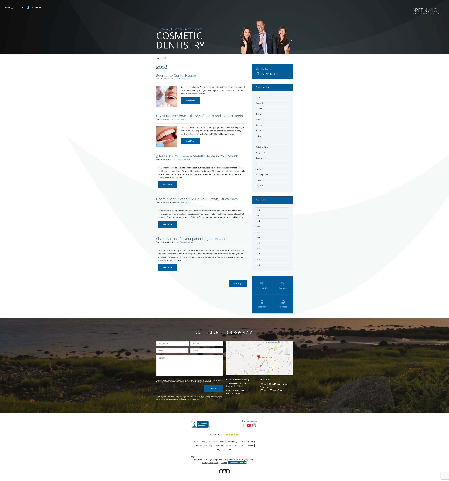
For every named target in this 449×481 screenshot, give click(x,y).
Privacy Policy (213, 463)
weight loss (260, 185)
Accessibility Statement (237, 463)
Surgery (259, 169)
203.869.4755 (239, 332)
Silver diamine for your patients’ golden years (191, 239)
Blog (218, 449)
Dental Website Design (237, 459)
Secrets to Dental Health (176, 75)
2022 (257, 232)
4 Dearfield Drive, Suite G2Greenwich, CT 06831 (237, 385)
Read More (190, 100)
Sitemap (224, 463)
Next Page (238, 283)
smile (187, 202)
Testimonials (239, 445)
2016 (257, 259)
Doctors (259, 114)
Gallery (250, 445)
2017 (257, 254)
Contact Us (228, 449)
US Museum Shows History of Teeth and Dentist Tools (199, 116)
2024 (257, 221)
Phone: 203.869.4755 (235, 390)
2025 (257, 215)
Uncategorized (261, 174)
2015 (257, 265)
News (257, 141)
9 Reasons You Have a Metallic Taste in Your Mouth (197, 156)
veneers (190, 242)
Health (188, 79)
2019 (257, 243)
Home (158, 58)
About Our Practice (209, 441)
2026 (257, 210)
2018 (257, 248)
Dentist (177, 79)
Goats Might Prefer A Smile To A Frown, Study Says (197, 199)
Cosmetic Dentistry (248, 441)
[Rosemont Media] (224, 473)
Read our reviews (217, 434)
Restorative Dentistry (204, 445)
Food (257, 119)
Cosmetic (259, 103)
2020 (257, 237)
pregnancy (260, 152)
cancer (179, 159)
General (182, 79)
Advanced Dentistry (223, 445)
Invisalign (259, 136)
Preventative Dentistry (228, 441)
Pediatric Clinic (261, 147)
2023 (257, 226)
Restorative (260, 158)
